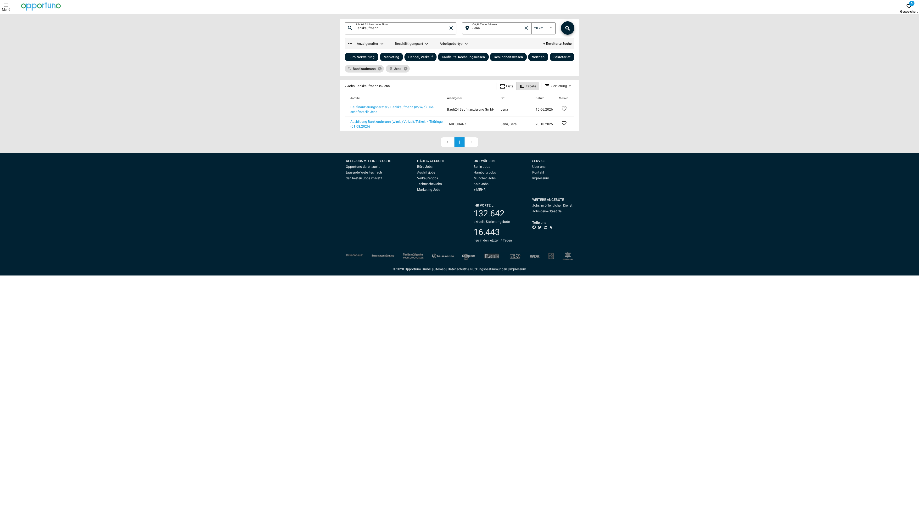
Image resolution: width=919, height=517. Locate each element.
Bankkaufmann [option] (364, 69)
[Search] (567, 28)
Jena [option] (398, 69)
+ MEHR (480, 189)
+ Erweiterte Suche (557, 43)
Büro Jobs (424, 167)
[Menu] (6, 5)
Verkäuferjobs (427, 178)
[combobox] (401, 28)
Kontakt (538, 172)
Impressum (540, 178)
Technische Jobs (429, 184)
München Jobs (485, 178)
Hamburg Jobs (485, 172)
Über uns (538, 167)
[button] (435, 161)
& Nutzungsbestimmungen (487, 269)
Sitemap (439, 269)
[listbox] (543, 29)
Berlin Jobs (482, 167)
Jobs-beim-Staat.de (546, 211)
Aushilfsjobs (426, 172)
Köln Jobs (481, 184)
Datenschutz (457, 269)
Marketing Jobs (428, 189)
